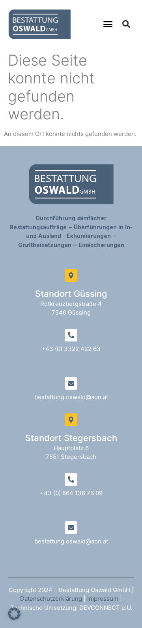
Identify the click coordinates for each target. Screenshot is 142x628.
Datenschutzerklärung (51, 598)
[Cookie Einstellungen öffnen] (14, 618)
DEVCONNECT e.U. (105, 607)
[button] (108, 24)
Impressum (102, 598)
